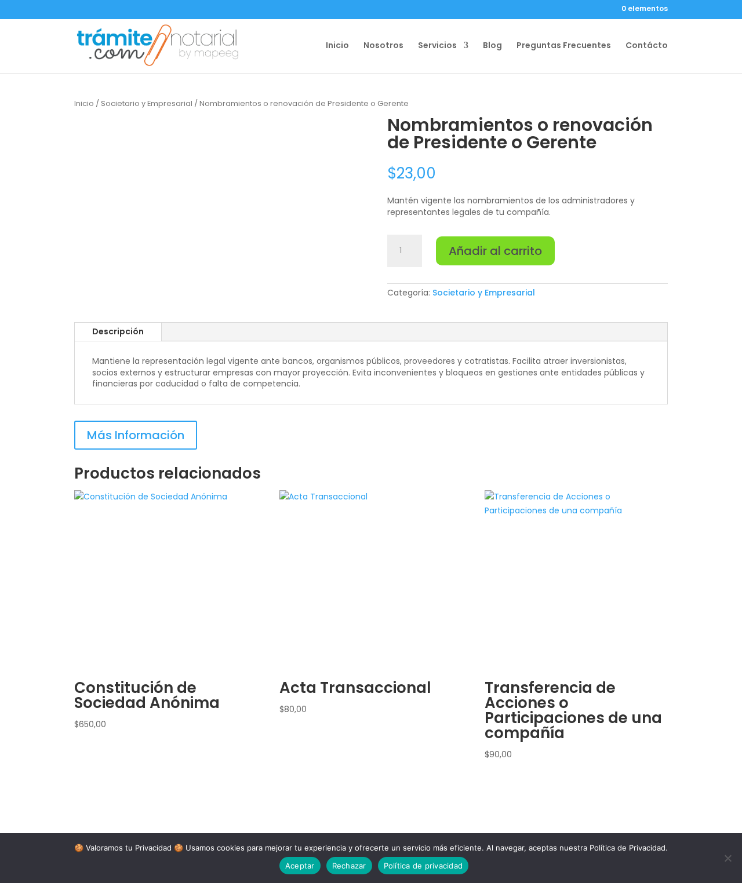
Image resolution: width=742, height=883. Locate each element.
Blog (492, 46)
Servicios (437, 46)
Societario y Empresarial (146, 103)
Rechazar (349, 865)
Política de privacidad (423, 865)
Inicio (337, 46)
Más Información (135, 435)
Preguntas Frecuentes (564, 46)
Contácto (646, 46)
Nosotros (383, 46)
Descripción (118, 331)
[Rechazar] (727, 858)
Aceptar (300, 865)
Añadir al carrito (495, 251)
